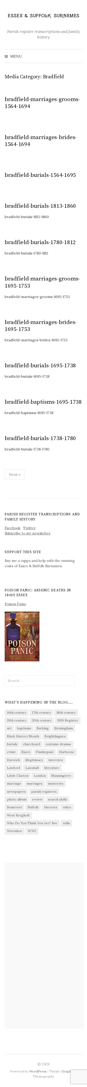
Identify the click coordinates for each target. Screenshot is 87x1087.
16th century (16, 712)
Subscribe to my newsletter (28, 533)
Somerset (14, 807)
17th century (41, 712)
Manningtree (61, 776)
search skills (57, 799)
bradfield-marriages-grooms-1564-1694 (42, 103)
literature (51, 768)
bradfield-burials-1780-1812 (40, 242)
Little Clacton (17, 776)
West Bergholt (18, 815)
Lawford (13, 768)
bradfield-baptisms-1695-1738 (43, 402)
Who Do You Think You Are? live (32, 823)
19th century (16, 720)
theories (50, 807)
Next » (14, 474)
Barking (43, 728)
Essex (25, 752)
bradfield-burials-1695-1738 (40, 365)
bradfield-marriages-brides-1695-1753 (41, 326)
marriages (34, 783)
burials (12, 744)
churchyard (31, 744)
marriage (14, 783)
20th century (42, 720)
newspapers (16, 791)
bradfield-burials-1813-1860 (40, 206)
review (37, 799)
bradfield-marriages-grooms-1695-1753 (42, 282)
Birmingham (63, 728)
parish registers (44, 791)
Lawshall (32, 768)
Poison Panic (15, 604)
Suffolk (33, 807)
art (9, 728)
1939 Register (67, 720)
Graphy (67, 1071)
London (40, 776)
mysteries (55, 783)
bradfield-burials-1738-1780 (40, 438)
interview (55, 760)
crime (11, 752)
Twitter (29, 528)
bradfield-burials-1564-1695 (40, 175)
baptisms (24, 728)
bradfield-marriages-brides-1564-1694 (41, 141)
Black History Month (23, 736)
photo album (16, 799)
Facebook (12, 528)
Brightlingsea (55, 736)
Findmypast (45, 752)
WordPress (38, 1071)
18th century (66, 712)
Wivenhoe (14, 831)
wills (66, 823)
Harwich (13, 760)
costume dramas (58, 744)
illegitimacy (34, 760)
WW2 (32, 831)
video (67, 807)
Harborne (66, 752)
